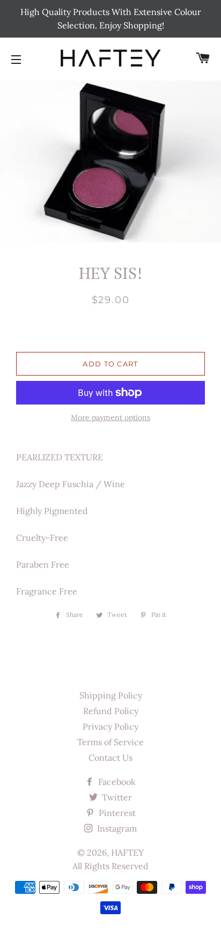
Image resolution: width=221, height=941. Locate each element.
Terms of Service (110, 742)
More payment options (110, 417)
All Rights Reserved (110, 866)
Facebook (116, 781)
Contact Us (110, 757)
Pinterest (116, 812)
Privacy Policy (110, 726)
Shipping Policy (110, 695)
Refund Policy (110, 710)
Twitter (116, 797)
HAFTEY (127, 852)
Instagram (116, 828)
